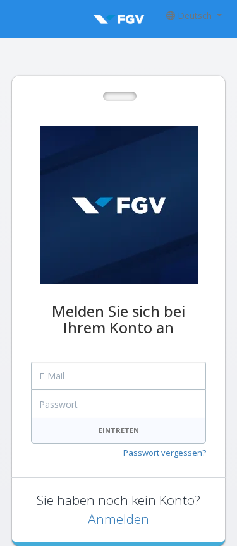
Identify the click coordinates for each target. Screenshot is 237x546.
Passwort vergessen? (164, 452)
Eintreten (119, 430)
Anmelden (118, 519)
